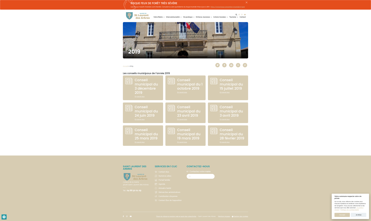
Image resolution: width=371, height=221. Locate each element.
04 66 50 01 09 (134, 190)
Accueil (125, 66)
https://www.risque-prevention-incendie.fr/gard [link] (228, 7)
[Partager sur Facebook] (224, 65)
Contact (243, 17)
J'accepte (342, 215)
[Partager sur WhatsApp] (238, 65)
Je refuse (358, 215)
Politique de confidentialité (350, 210)
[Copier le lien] (245, 65)
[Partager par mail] (231, 65)
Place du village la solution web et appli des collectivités (176, 216)
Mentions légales (224, 216)
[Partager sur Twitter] (217, 65)
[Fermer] (246, 2)
